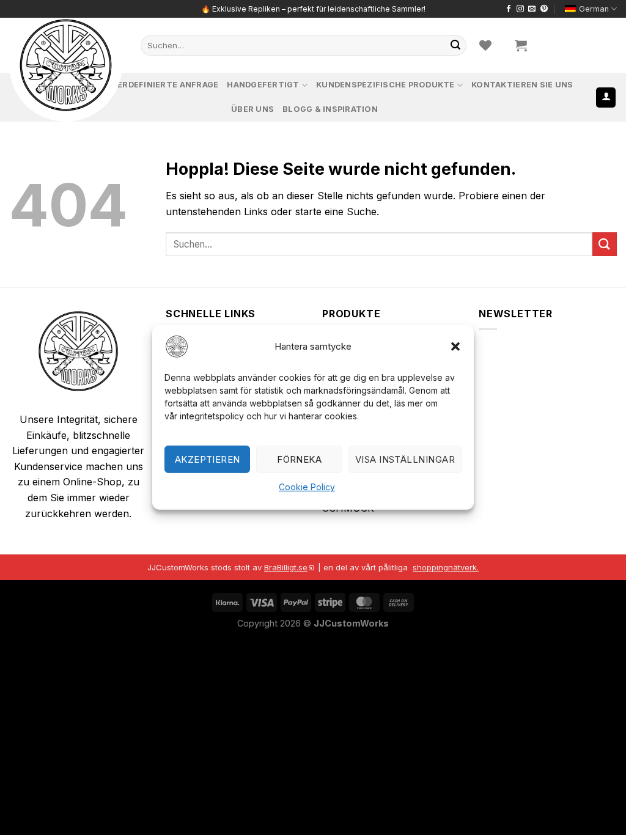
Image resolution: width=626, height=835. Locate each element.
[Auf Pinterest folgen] (544, 9)
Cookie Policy (307, 487)
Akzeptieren (207, 459)
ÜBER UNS (252, 109)
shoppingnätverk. (446, 567)
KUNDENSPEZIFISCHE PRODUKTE (385, 84)
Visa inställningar (405, 459)
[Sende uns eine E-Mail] (532, 9)
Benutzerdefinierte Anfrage (151, 84)
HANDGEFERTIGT (263, 84)
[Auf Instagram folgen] (520, 9)
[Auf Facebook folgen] (508, 9)
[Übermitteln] (455, 45)
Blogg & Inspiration (330, 109)
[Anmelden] (606, 97)
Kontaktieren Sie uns (522, 84)
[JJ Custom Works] (65, 65)
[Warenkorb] (521, 45)
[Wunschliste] (485, 45)
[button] (455, 346)
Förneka (299, 459)
